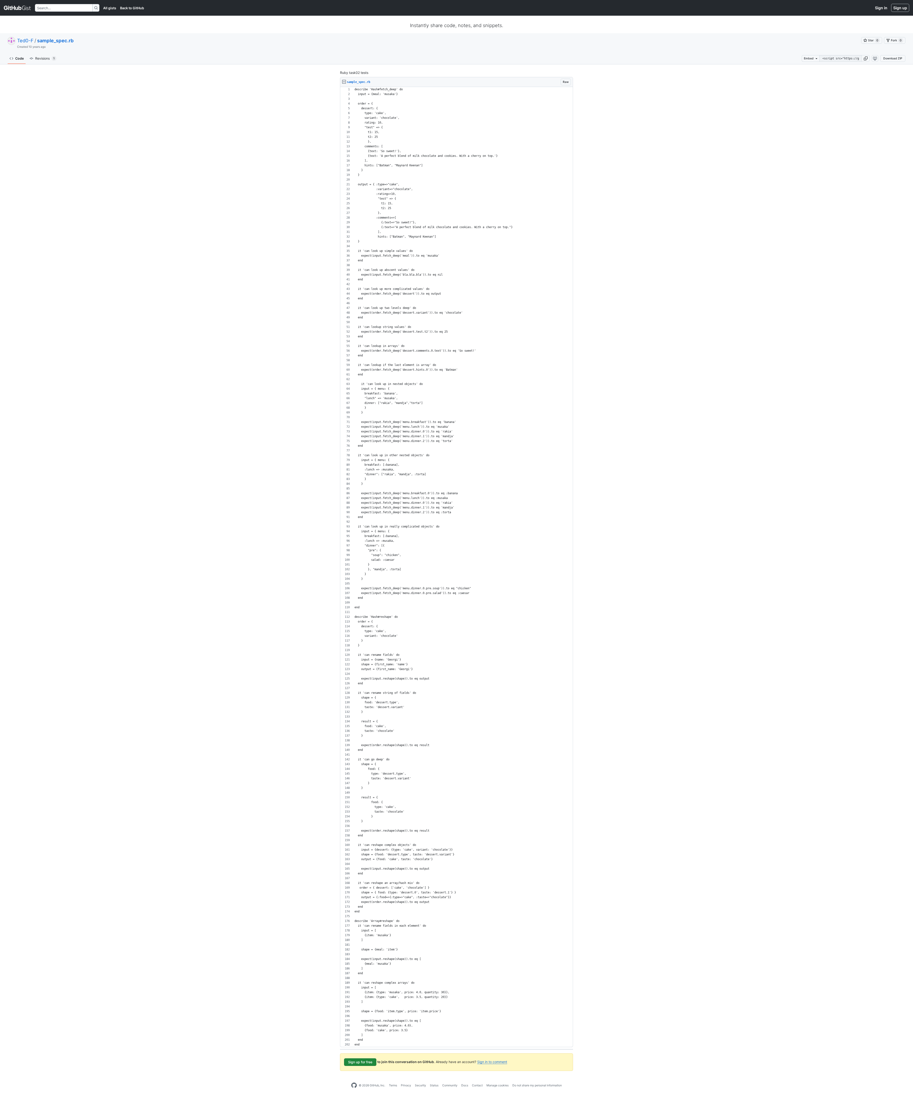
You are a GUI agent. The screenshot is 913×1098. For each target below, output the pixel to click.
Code (19, 58)
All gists (109, 8)
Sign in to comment (492, 1062)
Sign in (881, 7)
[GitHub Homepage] (354, 1085)
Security (420, 1085)
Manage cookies (497, 1085)
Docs (464, 1085)
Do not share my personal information (537, 1085)
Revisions (45, 58)
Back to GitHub (132, 8)
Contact (477, 1085)
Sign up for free (360, 1062)
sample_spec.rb (55, 40)
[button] (866, 58)
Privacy (406, 1085)
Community (449, 1085)
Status (434, 1085)
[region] (456, 567)
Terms (393, 1085)
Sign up (900, 7)
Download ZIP (892, 58)
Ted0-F (25, 40)
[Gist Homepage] (17, 8)
